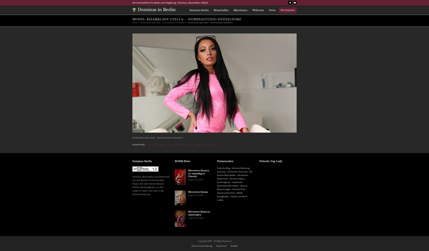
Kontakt (234, 245)
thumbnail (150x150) (210, 144)
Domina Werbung (241, 168)
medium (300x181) (188, 144)
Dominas (221, 171)
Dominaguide (223, 182)
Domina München (226, 192)
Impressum (221, 245)
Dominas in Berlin (157, 9)
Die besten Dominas (238, 171)
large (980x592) (169, 144)
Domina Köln (238, 189)
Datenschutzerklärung (202, 245)
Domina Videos (237, 178)
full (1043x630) (152, 144)
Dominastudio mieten (228, 185)
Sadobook (237, 182)
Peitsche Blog (223, 168)
